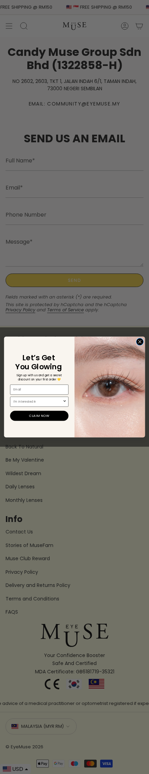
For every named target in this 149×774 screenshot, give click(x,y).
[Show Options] (65, 401)
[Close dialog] (139, 341)
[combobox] (38, 401)
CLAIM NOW (39, 415)
